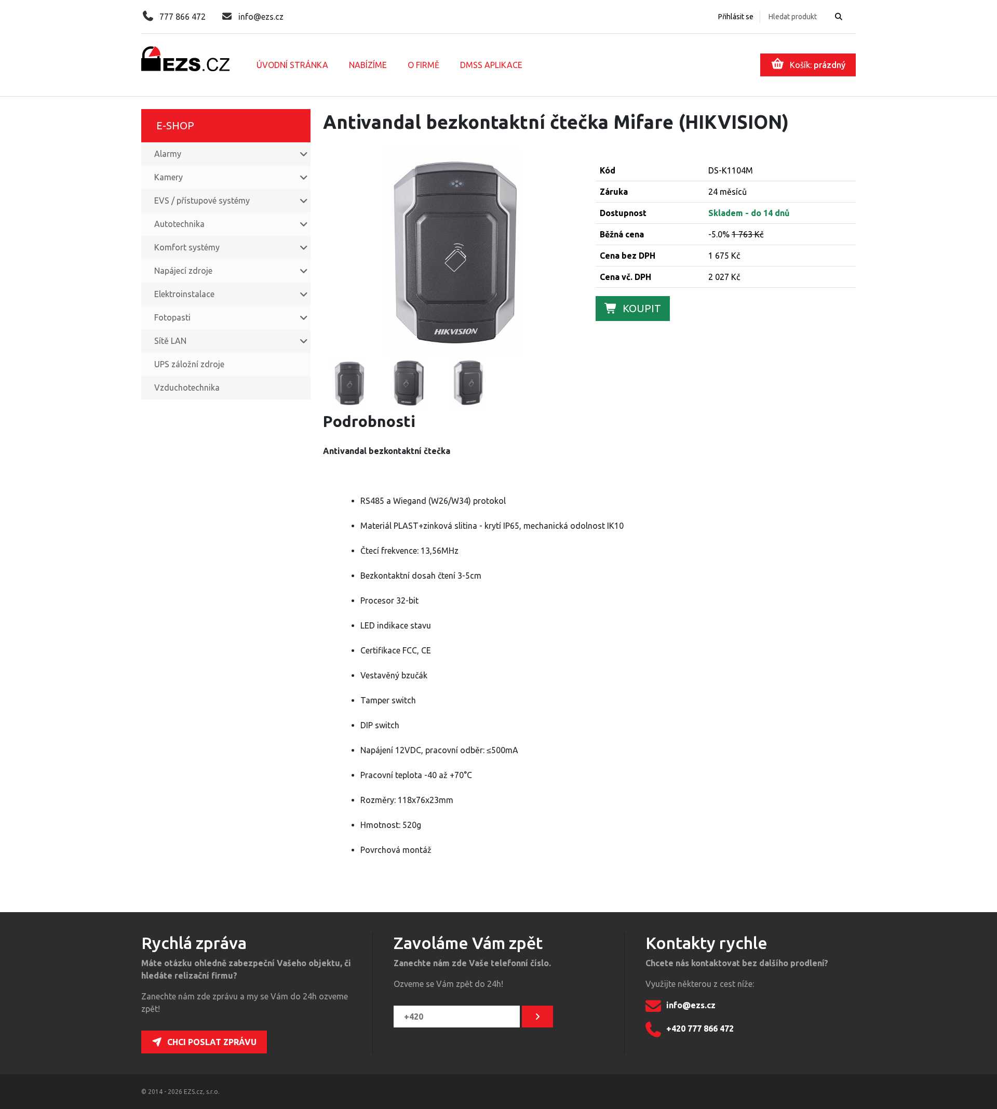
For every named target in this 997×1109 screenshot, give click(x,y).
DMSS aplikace (491, 65)
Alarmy (167, 153)
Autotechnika (179, 224)
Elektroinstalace (184, 294)
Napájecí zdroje (183, 270)
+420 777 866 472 (700, 1028)
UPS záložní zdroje (189, 364)
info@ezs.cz (261, 16)
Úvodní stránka (292, 65)
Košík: (817, 65)
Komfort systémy (187, 247)
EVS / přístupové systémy (202, 200)
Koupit (642, 308)
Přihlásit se (735, 16)
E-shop (175, 125)
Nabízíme (368, 65)
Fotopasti (172, 317)
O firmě (423, 65)
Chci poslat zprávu (212, 1042)
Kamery (168, 177)
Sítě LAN (170, 340)
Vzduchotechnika (187, 387)
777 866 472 (182, 16)
